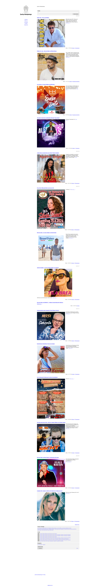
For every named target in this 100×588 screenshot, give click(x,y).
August (56, 533)
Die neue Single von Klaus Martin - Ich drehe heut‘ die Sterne (48, 457)
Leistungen (26, 22)
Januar (41, 533)
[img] (26, 10)
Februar (44, 533)
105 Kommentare (76, 521)
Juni (51, 533)
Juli (53, 533)
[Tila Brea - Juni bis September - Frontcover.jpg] (58, 283)
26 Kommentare (77, 183)
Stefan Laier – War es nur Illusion (43, 17)
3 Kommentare (77, 452)
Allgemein (40, 544)
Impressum (26, 24)
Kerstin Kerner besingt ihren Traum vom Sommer (46, 343)
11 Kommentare (77, 487)
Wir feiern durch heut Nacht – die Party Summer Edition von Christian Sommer (51, 422)
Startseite (26, 19)
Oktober (62, 534)
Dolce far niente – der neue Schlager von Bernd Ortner (46, 232)
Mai (50, 533)
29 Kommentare (77, 299)
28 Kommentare (77, 340)
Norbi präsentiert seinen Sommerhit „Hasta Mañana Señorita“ (48, 310)
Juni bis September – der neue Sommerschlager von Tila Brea (48, 267)
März (46, 533)
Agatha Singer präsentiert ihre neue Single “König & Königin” (48, 152)
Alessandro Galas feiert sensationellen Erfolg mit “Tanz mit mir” (48, 117)
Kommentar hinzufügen (75, 81)
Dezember (69, 534)
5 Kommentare (77, 374)
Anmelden (40, 548)
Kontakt (26, 23)
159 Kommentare (76, 229)
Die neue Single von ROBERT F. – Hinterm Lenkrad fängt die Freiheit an (50, 302)
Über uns (26, 20)
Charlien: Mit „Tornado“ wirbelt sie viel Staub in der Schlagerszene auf (49, 490)
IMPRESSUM (50, 585)
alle (38, 544)
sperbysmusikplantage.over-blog (40, 574)
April (48, 533)
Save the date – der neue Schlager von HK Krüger (46, 84)
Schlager (70, 81)
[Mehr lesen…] (68, 57)
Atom (77, 548)
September (58, 534)
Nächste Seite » (77, 524)
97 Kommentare (77, 419)
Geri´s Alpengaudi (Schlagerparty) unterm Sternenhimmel (47, 377)
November (65, 534)
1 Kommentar (77, 148)
